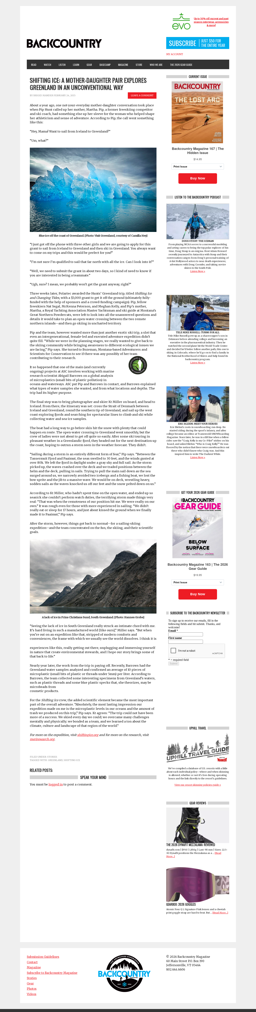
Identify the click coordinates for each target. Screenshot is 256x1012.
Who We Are (155, 65)
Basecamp (105, 65)
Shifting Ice (72, 760)
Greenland (55, 760)
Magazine (121, 65)
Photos (32, 989)
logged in (56, 784)
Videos (31, 994)
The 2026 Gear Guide (181, 65)
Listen (62, 65)
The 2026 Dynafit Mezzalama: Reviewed (190, 844)
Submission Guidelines (43, 957)
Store (139, 65)
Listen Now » (197, 271)
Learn (74, 65)
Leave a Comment (142, 95)
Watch (45, 65)
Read (33, 65)
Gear (87, 65)
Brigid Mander (43, 95)
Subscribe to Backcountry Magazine (52, 973)
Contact (32, 962)
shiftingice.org (87, 735)
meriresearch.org (42, 739)
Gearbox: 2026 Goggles (181, 904)
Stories (52, 756)
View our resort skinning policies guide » (197, 784)
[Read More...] (220, 912)
